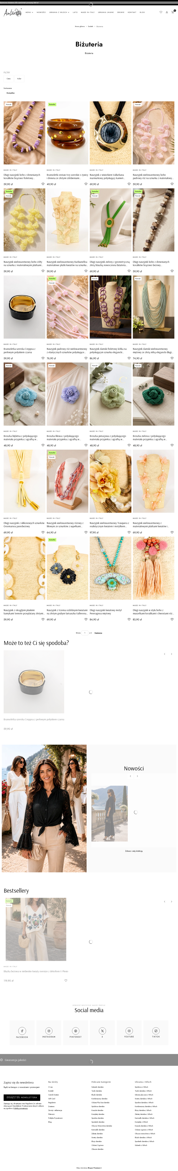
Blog (50, 1122)
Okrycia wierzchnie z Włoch (145, 1133)
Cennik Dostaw (53, 1095)
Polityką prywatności (21, 1108)
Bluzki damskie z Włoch (143, 1137)
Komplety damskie (98, 1114)
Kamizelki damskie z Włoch (144, 1118)
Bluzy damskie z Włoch (143, 1110)
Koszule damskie (97, 1110)
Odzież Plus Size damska (100, 1102)
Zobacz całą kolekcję (134, 851)
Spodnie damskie (98, 1118)
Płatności (51, 1114)
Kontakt (50, 1091)
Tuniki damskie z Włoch (143, 1091)
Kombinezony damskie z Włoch (146, 1106)
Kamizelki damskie (98, 1130)
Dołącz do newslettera (22, 1097)
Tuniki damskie (97, 1091)
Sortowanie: (8, 88)
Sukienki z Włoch (141, 1145)
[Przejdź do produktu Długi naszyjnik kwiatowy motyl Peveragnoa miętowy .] (110, 568)
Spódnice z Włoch (141, 1087)
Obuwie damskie (97, 1149)
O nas (50, 1087)
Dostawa (51, 1106)
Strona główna (80, 26)
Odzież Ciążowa (97, 1145)
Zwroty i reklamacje (55, 1110)
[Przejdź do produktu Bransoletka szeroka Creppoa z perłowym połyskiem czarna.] (24, 307)
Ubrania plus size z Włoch (144, 1095)
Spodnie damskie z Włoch (144, 1102)
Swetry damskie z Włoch (143, 1098)
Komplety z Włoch (141, 1122)
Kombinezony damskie (99, 1098)
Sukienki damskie (97, 1087)
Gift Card (51, 1098)
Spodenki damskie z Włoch (144, 1141)
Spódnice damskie (98, 1106)
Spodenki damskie (98, 1122)
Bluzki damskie (97, 1095)
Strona (78, 633)
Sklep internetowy (88, 1168)
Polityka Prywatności (55, 1118)
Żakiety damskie (97, 1133)
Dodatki (90, 26)
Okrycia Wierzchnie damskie (102, 1126)
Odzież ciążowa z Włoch (144, 1130)
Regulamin (52, 1102)
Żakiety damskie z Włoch (143, 1114)
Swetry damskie (97, 1137)
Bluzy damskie (96, 1141)
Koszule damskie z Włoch (144, 1126)
